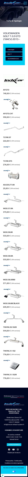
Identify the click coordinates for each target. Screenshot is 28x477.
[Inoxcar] (14, 3)
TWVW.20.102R (10, 327)
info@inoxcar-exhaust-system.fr (14, 424)
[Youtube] (13, 449)
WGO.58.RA (8, 256)
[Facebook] (9, 449)
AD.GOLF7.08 (8, 185)
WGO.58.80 (8, 232)
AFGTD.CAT (8, 113)
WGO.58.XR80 (9, 280)
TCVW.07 (7, 137)
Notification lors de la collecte (11, 475)
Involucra (17, 452)
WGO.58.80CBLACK (11, 303)
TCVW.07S (7, 161)
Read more (26, 77)
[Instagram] (18, 449)
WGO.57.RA (8, 208)
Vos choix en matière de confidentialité (13, 467)
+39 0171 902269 (14, 422)
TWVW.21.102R (10, 375)
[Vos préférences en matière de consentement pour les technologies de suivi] (2, 475)
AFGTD (6, 90)
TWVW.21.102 (9, 351)
